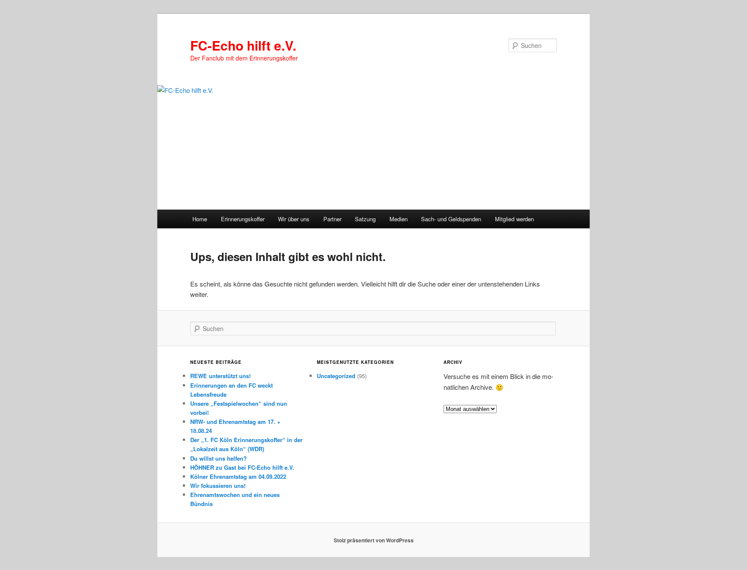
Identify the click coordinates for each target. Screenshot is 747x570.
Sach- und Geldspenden (451, 219)
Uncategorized (336, 376)
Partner (332, 219)
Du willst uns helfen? (218, 458)
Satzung (365, 219)
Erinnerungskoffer (243, 219)
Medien (398, 219)
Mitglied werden (514, 219)
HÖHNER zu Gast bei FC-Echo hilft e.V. (242, 467)
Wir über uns (294, 219)
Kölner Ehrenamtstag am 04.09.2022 (238, 476)
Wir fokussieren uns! (218, 485)
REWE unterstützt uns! (220, 376)
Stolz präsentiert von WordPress (374, 540)
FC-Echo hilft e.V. (243, 45)
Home (199, 219)
